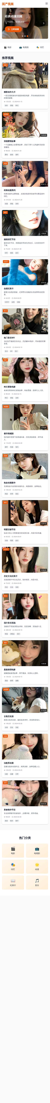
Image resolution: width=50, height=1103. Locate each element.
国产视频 (8, 4)
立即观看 (15, 29)
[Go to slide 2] (25, 36)
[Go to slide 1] (22, 36)
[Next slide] (43, 23)
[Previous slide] (6, 23)
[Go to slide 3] (27, 36)
